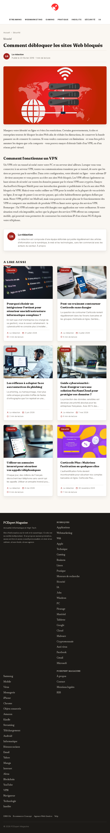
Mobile (7, 682)
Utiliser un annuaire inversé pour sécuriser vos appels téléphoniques (24, 466)
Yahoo (6, 758)
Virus (6, 687)
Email (6, 752)
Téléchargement (11, 731)
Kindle (6, 720)
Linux (60, 566)
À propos (41, 246)
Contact (61, 682)
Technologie (9, 801)
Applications (63, 528)
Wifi (59, 538)
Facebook (61, 652)
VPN (5, 790)
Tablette (61, 620)
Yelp (56, 816)
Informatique (10, 741)
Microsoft (62, 663)
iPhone (7, 698)
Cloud (60, 631)
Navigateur (9, 796)
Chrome (7, 703)
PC (58, 603)
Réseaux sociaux (11, 747)
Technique (62, 549)
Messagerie (9, 693)
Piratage (61, 609)
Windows (61, 598)
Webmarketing (34, 19)
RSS (59, 693)
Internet (7, 769)
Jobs (59, 593)
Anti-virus (62, 647)
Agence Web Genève (43, 816)
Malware (61, 636)
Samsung (8, 676)
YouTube (8, 785)
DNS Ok (7, 816)
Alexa (6, 774)
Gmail (60, 658)
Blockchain (9, 779)
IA (100, 19)
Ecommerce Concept (22, 816)
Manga (7, 763)
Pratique (63, 19)
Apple (60, 544)
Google (60, 625)
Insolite (77, 19)
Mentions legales (65, 687)
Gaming (50, 19)
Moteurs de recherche (68, 576)
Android (7, 736)
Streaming (15, 19)
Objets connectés (12, 709)
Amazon (7, 714)
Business (61, 560)
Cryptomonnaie (65, 642)
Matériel (61, 614)
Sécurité (90, 19)
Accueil (6, 32)
